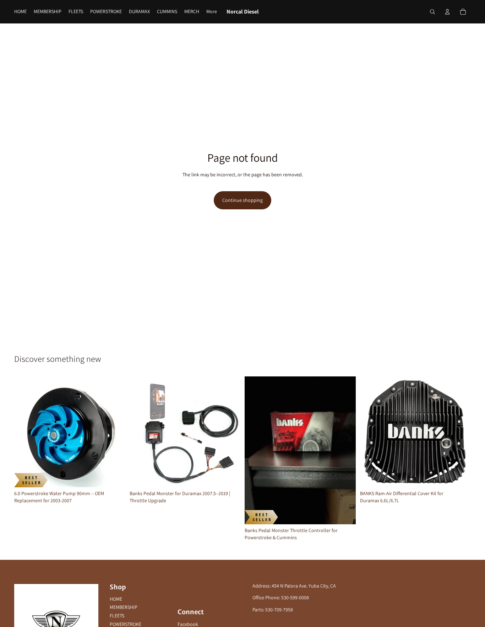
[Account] (447, 12)
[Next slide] (114, 432)
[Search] (432, 12)
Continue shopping (242, 200)
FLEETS (117, 615)
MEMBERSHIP (123, 607)
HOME (116, 599)
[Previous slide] (25, 432)
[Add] (114, 476)
